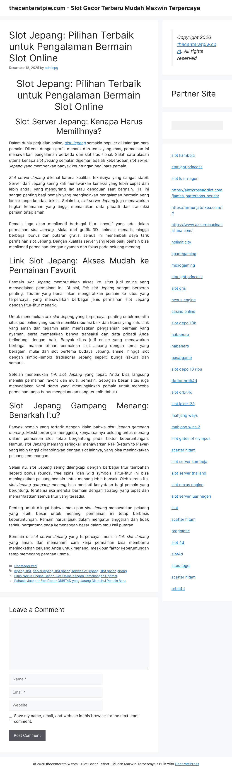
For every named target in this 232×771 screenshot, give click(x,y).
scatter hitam (184, 450)
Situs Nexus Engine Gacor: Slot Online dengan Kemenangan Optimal (65, 576)
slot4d (177, 554)
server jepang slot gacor (51, 571)
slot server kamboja (189, 461)
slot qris (179, 288)
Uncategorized (25, 566)
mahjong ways (185, 415)
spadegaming (184, 253)
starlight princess (187, 167)
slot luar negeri (185, 178)
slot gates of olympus (191, 438)
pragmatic (181, 531)
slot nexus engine (187, 484)
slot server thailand (189, 473)
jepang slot (22, 571)
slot (175, 508)
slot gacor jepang (113, 571)
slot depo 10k (184, 323)
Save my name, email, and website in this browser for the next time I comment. (76, 718)
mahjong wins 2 (186, 427)
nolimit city (181, 242)
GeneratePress (187, 764)
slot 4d (178, 542)
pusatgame (182, 357)
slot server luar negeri (191, 496)
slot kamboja (183, 155)
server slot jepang (85, 571)
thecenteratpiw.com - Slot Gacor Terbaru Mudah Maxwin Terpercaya (104, 8)
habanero (180, 334)
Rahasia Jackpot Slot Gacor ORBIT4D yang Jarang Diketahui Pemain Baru (70, 581)
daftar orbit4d (184, 380)
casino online (183, 311)
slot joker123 (183, 404)
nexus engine (184, 300)
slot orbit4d (182, 392)
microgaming (183, 265)
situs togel (181, 565)
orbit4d (178, 588)
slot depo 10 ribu (187, 369)
